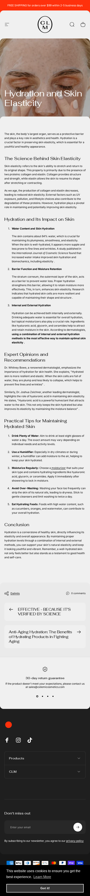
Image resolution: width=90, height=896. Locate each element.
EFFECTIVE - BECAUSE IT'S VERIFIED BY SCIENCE (44, 612)
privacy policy (75, 840)
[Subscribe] (77, 827)
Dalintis (15, 593)
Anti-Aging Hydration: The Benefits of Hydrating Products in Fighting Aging (40, 636)
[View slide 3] (47, 696)
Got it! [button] (45, 888)
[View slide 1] (37, 696)
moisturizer (58, 468)
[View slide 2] (42, 696)
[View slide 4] (52, 696)
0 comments (78, 593)
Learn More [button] (42, 877)
